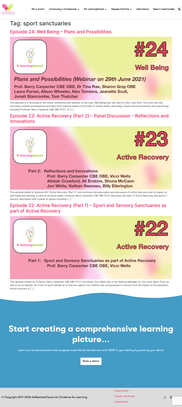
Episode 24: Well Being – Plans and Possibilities (61, 31)
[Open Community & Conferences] (78, 9)
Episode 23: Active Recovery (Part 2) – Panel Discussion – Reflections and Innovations (89, 118)
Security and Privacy (124, 396)
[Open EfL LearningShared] (106, 9)
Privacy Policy (121, 390)
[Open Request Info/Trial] (131, 9)
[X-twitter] (165, 397)
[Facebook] (171, 397)
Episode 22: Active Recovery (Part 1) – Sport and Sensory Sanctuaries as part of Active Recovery (88, 208)
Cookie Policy (121, 401)
